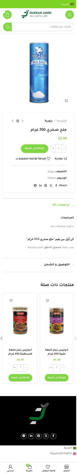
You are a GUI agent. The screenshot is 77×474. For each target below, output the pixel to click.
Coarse (52, 178)
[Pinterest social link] (45, 186)
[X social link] (51, 186)
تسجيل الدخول (52, 247)
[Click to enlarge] (66, 100)
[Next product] (12, 121)
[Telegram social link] (35, 186)
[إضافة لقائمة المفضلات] (47, 300)
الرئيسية (62, 121)
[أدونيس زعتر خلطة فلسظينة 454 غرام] (20, 321)
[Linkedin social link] (40, 186)
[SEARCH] (7, 27)
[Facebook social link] (56, 186)
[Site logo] (36, 14)
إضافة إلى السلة (34, 148)
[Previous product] (22, 121)
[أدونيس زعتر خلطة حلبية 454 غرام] (57, 321)
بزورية (49, 121)
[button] (57, 377)
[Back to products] (17, 121)
